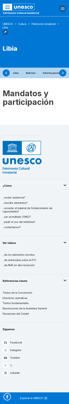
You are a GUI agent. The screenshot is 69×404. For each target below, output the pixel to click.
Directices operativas (15, 297)
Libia (16, 73)
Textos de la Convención (17, 292)
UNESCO (8, 23)
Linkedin (15, 372)
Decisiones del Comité (16, 313)
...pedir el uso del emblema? (19, 221)
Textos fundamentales (16, 303)
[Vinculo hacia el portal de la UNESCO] (23, 7)
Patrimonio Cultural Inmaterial (21, 12)
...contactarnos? (12, 227)
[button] (5, 34)
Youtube (15, 357)
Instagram (15, 350)
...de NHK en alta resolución (19, 265)
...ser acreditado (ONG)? (17, 216)
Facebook (16, 342)
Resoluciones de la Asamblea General (25, 308)
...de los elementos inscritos (19, 254)
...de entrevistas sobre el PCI (19, 260)
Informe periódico (53, 73)
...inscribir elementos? (15, 202)
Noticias (31, 73)
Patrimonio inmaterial (44, 23)
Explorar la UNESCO (32, 398)
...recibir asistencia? (14, 197)
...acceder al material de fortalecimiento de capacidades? (27, 210)
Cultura (22, 23)
